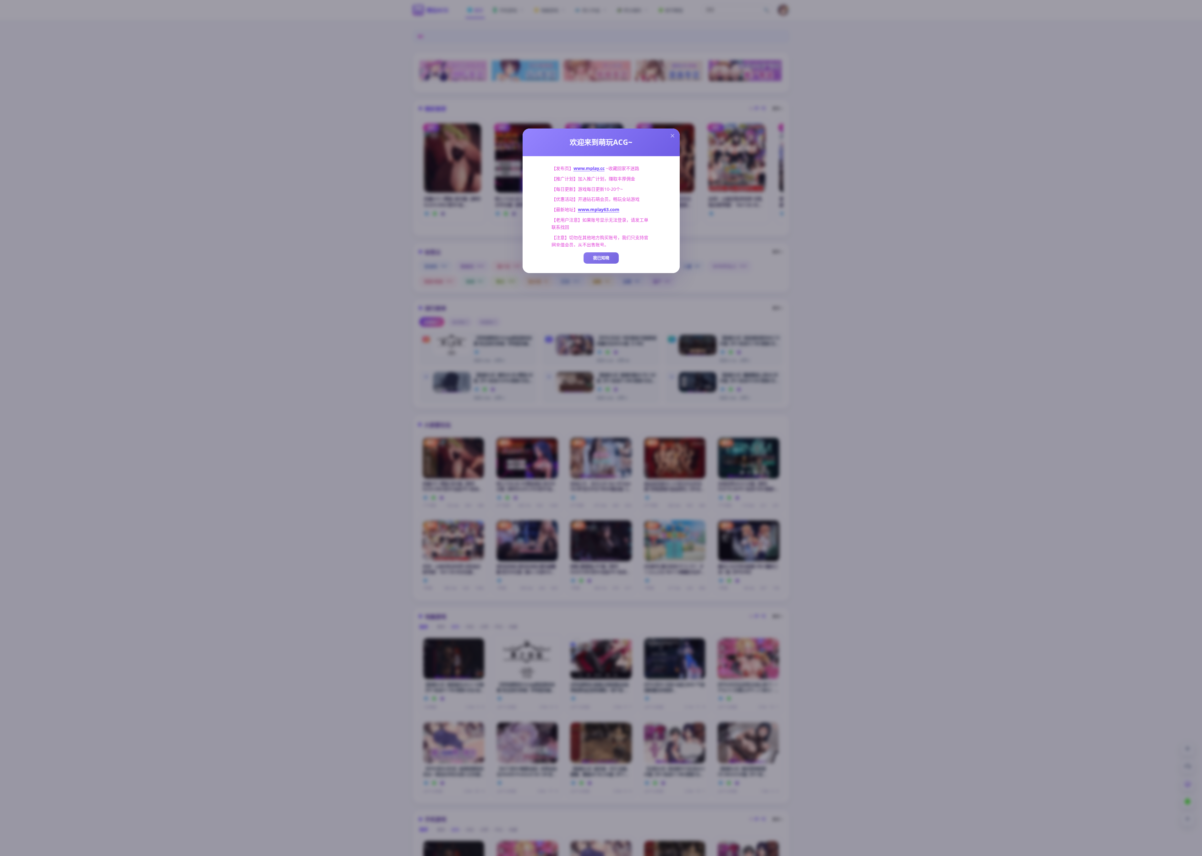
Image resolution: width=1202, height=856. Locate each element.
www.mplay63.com (598, 209)
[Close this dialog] (672, 136)
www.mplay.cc (589, 168)
